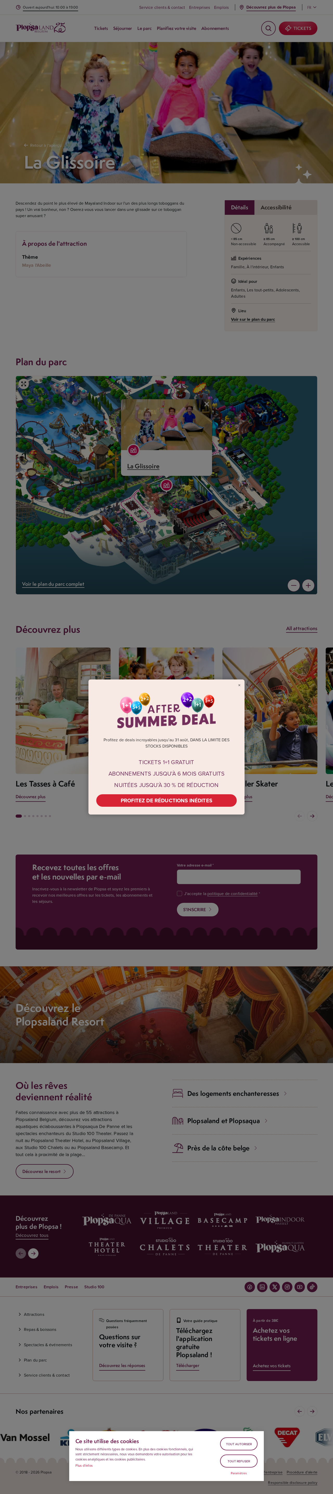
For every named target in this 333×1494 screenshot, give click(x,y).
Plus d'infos (84, 1465)
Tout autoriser (239, 1444)
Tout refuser (239, 1461)
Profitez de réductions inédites (166, 800)
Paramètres (239, 1473)
